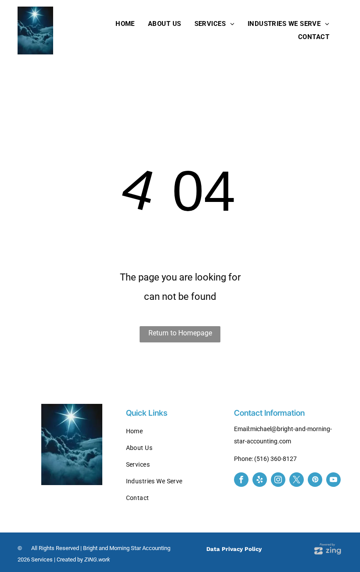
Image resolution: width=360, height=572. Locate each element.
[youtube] (333, 480)
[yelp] (259, 480)
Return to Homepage (180, 333)
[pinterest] (315, 480)
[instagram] (278, 480)
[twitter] (296, 480)
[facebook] (241, 480)
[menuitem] (125, 23)
